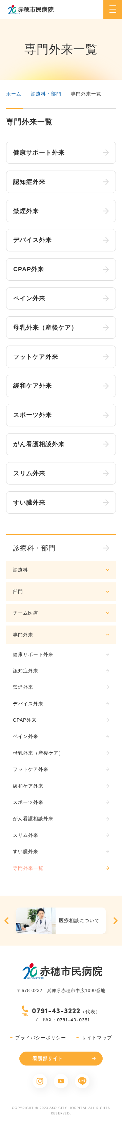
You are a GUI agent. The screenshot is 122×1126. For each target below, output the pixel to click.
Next (116, 920)
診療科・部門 (46, 93)
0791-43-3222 (56, 1010)
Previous (6, 920)
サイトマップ (97, 1037)
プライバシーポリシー (40, 1037)
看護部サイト (48, 1058)
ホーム (13, 93)
